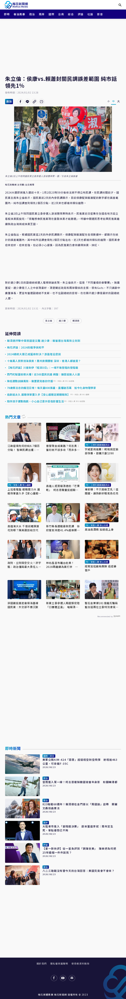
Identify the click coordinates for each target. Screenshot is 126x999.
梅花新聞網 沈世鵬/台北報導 (19, 184)
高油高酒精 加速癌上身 (99, 529)
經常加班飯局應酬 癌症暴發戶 (100, 568)
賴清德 (76, 320)
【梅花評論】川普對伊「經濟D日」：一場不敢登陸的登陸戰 (42, 368)
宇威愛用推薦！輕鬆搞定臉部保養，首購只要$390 (101, 451)
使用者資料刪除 (80, 963)
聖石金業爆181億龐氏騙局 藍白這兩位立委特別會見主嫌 (102, 605)
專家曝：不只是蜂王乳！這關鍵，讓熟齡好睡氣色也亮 (101, 491)
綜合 (71, 14)
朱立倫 (48, 320)
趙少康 (62, 320)
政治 (32, 14)
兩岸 (42, 14)
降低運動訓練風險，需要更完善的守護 (30, 381)
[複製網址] (34, 102)
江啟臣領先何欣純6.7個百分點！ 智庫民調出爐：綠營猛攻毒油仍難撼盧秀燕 (24, 448)
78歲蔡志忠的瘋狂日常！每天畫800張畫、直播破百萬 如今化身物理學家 (51, 388)
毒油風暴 (19, 14)
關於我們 (42, 963)
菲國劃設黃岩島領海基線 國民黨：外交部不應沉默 (24, 605)
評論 (81, 14)
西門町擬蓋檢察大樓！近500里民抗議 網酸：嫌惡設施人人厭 (43, 374)
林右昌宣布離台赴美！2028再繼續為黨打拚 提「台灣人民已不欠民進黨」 (63, 565)
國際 (51, 14)
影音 (100, 14)
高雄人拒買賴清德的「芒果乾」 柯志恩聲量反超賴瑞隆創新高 (63, 488)
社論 (90, 14)
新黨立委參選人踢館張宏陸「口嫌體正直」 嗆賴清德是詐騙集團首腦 (63, 605)
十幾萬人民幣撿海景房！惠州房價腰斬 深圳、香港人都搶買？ (44, 361)
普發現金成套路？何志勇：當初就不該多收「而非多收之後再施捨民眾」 (63, 448)
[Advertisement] (63, 44)
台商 (61, 14)
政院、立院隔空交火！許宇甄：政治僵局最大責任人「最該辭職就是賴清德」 (24, 565)
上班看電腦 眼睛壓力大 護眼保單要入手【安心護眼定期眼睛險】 (24, 491)
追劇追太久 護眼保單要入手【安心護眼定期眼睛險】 (38, 394)
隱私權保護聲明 (59, 963)
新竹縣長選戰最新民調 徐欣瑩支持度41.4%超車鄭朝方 (63, 528)
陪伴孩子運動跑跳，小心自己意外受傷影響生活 (35, 401)
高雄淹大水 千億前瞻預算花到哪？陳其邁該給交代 (23, 528)
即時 (7, 14)
